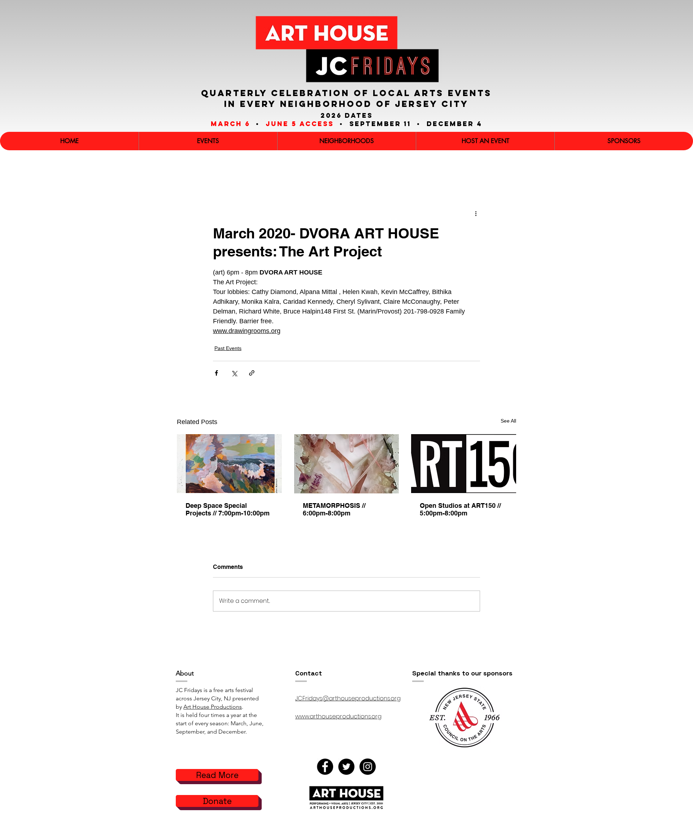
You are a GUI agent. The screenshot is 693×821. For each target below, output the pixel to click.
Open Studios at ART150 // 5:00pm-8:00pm (460, 509)
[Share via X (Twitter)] (234, 373)
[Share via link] (251, 373)
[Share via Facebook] (216, 373)
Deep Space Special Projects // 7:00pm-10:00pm (228, 509)
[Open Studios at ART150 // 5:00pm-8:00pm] (463, 463)
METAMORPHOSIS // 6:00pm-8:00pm (334, 509)
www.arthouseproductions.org (338, 716)
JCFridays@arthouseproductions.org (348, 698)
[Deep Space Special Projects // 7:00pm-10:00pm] (229, 463)
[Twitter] (346, 767)
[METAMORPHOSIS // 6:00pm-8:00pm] (346, 463)
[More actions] (475, 213)
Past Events (227, 348)
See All (508, 421)
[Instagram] (367, 767)
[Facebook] (325, 767)
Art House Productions (212, 706)
